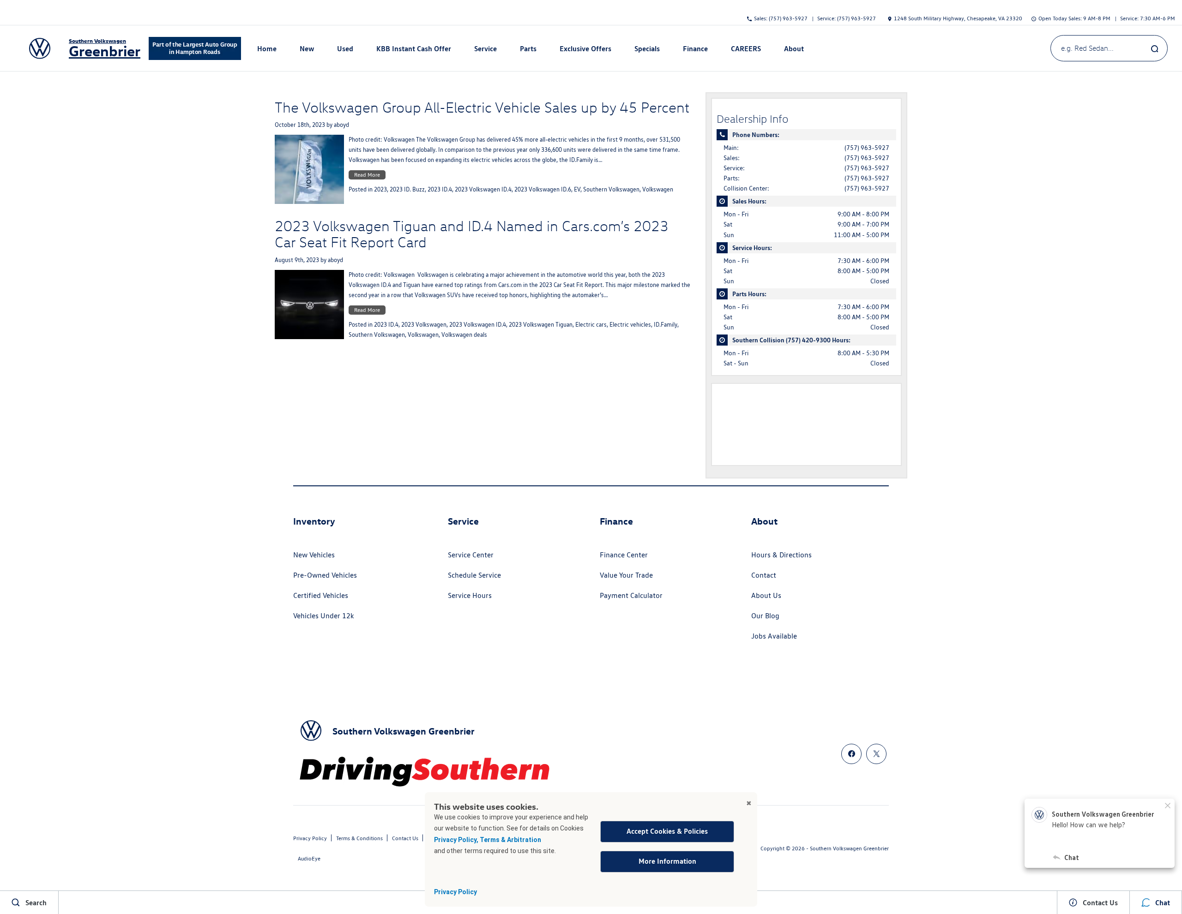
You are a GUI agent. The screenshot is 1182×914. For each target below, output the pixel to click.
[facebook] (851, 754)
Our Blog (765, 615)
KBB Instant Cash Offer (413, 48)
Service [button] (485, 49)
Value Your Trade (626, 575)
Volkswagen (657, 189)
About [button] (794, 49)
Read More (367, 174)
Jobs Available (774, 636)
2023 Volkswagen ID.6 (542, 189)
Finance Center (624, 554)
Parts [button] (528, 49)
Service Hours (470, 595)
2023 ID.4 (440, 189)
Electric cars (591, 324)
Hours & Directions (781, 554)
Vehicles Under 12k (323, 615)
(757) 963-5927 (866, 147)
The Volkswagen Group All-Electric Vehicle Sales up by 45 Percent (482, 107)
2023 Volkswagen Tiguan (541, 324)
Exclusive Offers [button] (585, 49)
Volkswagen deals (464, 334)
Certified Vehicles (320, 595)
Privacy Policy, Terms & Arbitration (487, 839)
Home (267, 48)
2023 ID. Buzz (407, 189)
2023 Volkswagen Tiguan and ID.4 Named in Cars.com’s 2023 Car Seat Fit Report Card (472, 234)
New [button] (308, 49)
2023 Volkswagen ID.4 (483, 189)
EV (577, 189)
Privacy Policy (455, 892)
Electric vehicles (630, 324)
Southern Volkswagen (611, 189)
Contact (763, 575)
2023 (380, 189)
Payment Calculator (631, 595)
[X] (876, 754)
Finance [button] (695, 49)
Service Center (471, 554)
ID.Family (665, 324)
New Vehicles (314, 554)
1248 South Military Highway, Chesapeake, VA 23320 (958, 17)
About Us (766, 595)
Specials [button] (647, 49)
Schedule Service (474, 575)
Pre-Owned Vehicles (325, 575)
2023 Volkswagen (423, 324)
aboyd (341, 124)
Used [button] (345, 49)
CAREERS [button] (745, 49)
